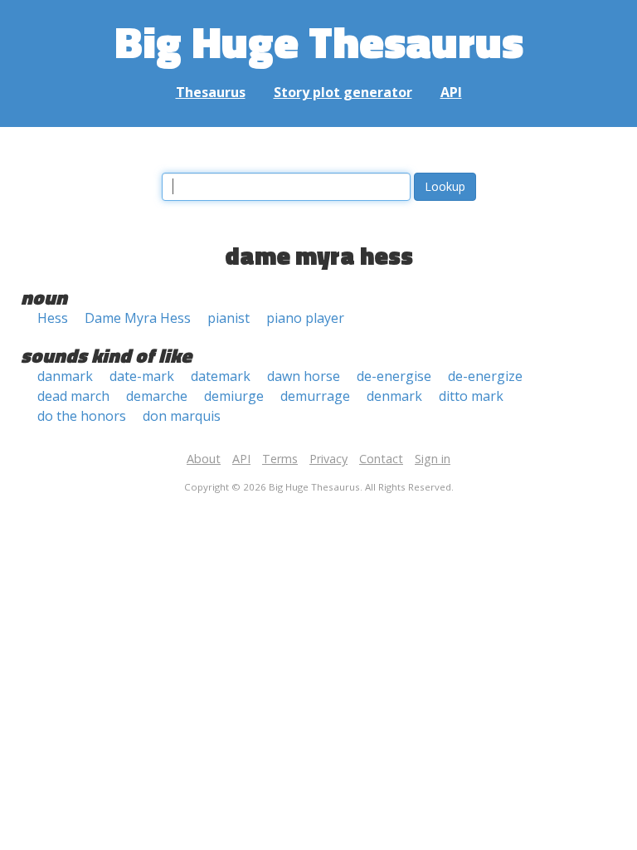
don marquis (182, 416)
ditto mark (471, 396)
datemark (220, 376)
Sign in (432, 459)
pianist (228, 318)
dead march (73, 396)
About (204, 459)
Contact (381, 459)
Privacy (328, 459)
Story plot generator (343, 92)
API (451, 92)
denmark (394, 396)
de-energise (394, 376)
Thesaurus (211, 92)
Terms (280, 459)
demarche (156, 396)
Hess (52, 318)
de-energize (485, 376)
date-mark (141, 376)
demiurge (234, 396)
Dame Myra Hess (138, 318)
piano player (305, 318)
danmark (65, 376)
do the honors (81, 416)
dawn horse (303, 376)
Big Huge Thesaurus (318, 41)
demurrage (315, 396)
